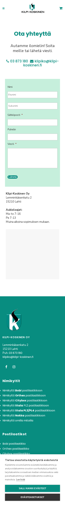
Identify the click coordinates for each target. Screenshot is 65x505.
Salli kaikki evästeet (32, 488)
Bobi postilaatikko (14, 443)
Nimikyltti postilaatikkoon (22, 390)
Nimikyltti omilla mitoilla (17, 420)
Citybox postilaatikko (16, 453)
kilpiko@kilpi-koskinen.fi (41, 63)
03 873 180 (19, 61)
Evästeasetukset (32, 497)
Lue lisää (20, 479)
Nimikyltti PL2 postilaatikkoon (25, 405)
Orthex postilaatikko (15, 448)
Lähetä (12, 177)
